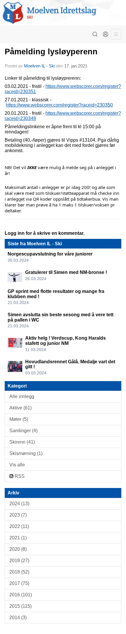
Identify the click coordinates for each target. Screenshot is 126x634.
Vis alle (17, 464)
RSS (19, 476)
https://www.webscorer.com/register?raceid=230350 (59, 105)
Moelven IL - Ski (39, 65)
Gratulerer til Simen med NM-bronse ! (66, 272)
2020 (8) (18, 549)
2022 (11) (19, 526)
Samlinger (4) (23, 430)
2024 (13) (19, 503)
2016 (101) (20, 594)
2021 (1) (18, 537)
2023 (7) (18, 515)
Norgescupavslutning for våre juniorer (50, 253)
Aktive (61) (20, 407)
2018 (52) (19, 571)
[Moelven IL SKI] (63, 12)
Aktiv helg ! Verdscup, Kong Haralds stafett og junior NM (65, 341)
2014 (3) (18, 617)
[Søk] (95, 34)
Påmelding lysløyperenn (51, 51)
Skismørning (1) (25, 453)
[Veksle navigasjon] (116, 34)
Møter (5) (18, 419)
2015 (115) (20, 606)
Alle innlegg (21, 396)
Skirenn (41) (22, 442)
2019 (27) (19, 560)
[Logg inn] (105, 34)
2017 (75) (19, 583)
